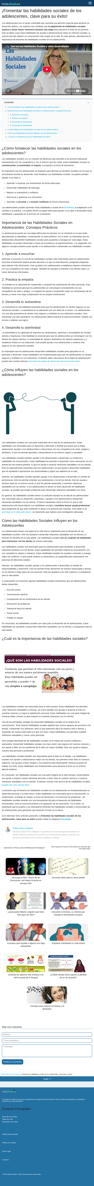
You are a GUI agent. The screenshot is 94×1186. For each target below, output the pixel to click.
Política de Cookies (9, 1143)
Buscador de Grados (9, 1117)
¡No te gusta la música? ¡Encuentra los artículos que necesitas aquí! (70, 848)
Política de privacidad (10, 1134)
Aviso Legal (6, 1151)
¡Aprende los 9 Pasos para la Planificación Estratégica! (24, 848)
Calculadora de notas (10, 1122)
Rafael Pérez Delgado (23, 828)
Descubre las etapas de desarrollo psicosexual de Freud (53, 361)
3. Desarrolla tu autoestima (21, 122)
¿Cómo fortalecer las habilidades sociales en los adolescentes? (33, 107)
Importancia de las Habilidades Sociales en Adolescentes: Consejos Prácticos (39, 111)
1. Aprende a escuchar (19, 115)
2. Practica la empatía (19, 118)
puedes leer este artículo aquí (15, 785)
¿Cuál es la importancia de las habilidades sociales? (29, 137)
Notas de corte (7, 1119)
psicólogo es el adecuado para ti (16, 512)
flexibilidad (69, 207)
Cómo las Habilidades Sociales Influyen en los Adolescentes (32, 133)
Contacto (5, 1160)
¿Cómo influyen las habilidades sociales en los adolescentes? (33, 130)
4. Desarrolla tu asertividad (21, 125)
